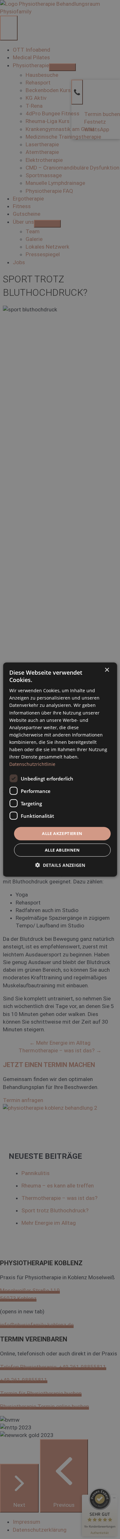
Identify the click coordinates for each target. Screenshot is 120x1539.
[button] (60, 865)
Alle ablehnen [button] (62, 850)
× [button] (106, 669)
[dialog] (60, 769)
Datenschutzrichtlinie (32, 764)
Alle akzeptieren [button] (62, 833)
